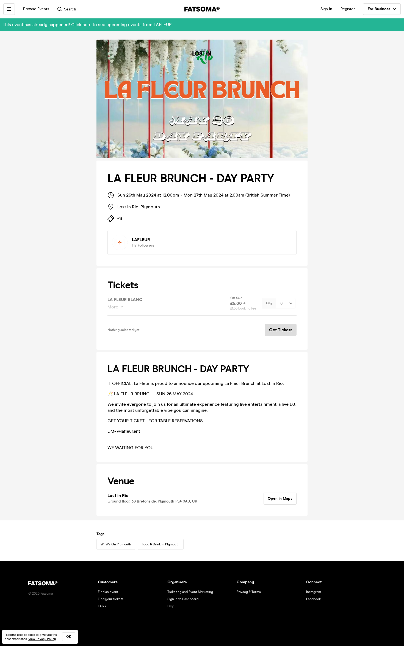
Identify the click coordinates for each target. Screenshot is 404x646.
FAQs (102, 606)
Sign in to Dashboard (182, 599)
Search (70, 9)
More (112, 307)
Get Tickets (280, 329)
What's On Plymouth (116, 544)
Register (348, 9)
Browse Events (36, 9)
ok (68, 637)
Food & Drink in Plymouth (160, 544)
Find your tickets (110, 599)
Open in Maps (280, 498)
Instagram (313, 592)
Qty (269, 303)
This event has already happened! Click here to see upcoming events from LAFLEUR (87, 24)
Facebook (313, 599)
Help (170, 606)
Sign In (326, 9)
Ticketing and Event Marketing (190, 592)
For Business (379, 9)
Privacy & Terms (249, 592)
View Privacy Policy (42, 639)
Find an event (108, 592)
